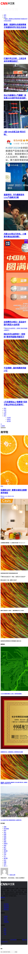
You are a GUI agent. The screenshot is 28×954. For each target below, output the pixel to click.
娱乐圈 (5, 858)
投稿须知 (6, 922)
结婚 (5, 862)
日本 (5, 854)
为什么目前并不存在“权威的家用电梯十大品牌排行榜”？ (11, 820)
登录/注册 (12, 874)
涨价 (5, 832)
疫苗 (5, 836)
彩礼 (5, 860)
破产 (5, 847)
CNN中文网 (13, 939)
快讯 (5, 414)
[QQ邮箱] (4, 897)
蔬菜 (5, 841)
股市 (5, 830)
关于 (5, 415)
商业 (5, 408)
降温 (5, 845)
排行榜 (9, 421)
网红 (5, 839)
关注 (5, 17)
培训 (5, 852)
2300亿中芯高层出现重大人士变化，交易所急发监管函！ (11, 693)
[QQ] (1, 897)
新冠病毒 (6, 828)
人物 (5, 412)
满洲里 (5, 851)
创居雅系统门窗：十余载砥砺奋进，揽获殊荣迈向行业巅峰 (12, 751)
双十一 (5, 865)
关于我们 (6, 904)
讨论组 (9, 417)
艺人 (5, 856)
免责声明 (6, 907)
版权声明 (6, 906)
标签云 (9, 419)
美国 (5, 838)
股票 (5, 834)
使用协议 (6, 909)
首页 (5, 15)
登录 (3, 425)
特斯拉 (5, 843)
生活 (5, 410)
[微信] (3, 897)
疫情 (5, 826)
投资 (5, 864)
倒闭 (5, 849)
